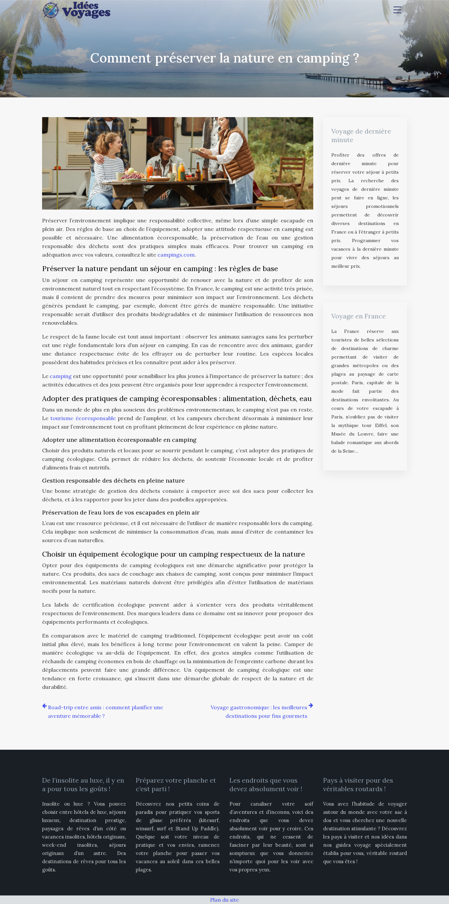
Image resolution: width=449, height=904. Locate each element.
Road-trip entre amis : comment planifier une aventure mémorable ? (105, 711)
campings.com (176, 254)
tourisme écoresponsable (82, 418)
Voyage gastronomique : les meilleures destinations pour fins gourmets (259, 711)
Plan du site (224, 899)
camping (61, 376)
